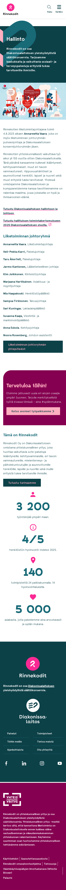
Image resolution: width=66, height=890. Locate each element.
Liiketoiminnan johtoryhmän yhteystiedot (27, 347)
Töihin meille (14, 741)
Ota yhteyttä (44, 749)
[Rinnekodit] (10, 9)
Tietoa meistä (45, 741)
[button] (50, 9)
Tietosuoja (50, 863)
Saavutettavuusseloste (34, 858)
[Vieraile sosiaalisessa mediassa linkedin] (24, 763)
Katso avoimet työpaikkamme (31, 411)
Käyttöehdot (10, 858)
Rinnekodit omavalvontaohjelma (22, 863)
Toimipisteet (44, 733)
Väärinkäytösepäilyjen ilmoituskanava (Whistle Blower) (30, 870)
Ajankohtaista (15, 749)
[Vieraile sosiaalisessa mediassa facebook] (6, 763)
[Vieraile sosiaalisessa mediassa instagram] (42, 763)
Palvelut (11, 733)
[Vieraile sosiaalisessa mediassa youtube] (60, 763)
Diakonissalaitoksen (41, 686)
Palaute (7, 877)
